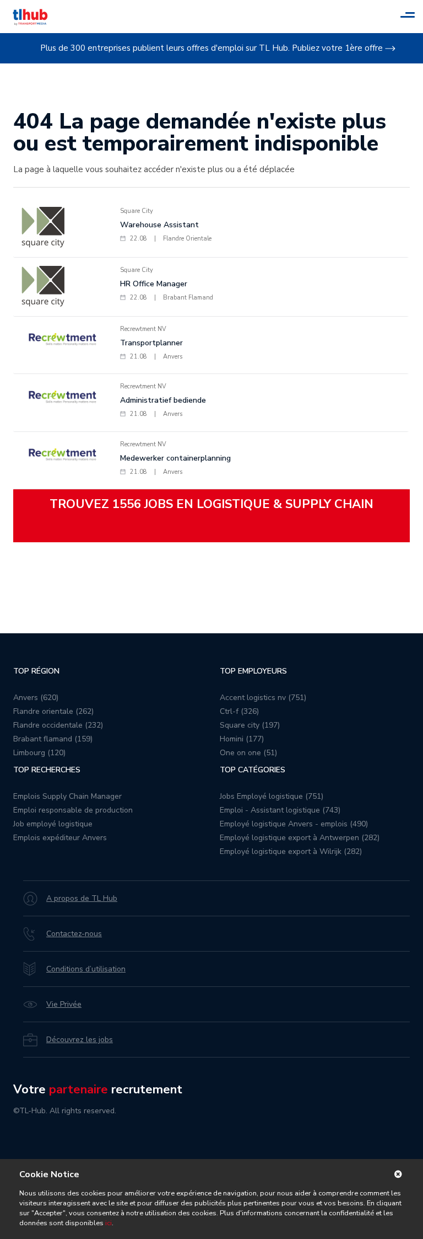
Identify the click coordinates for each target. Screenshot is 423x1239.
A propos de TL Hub (81, 898)
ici (108, 1223)
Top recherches (46, 770)
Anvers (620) (35, 697)
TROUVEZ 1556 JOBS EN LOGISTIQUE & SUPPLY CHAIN (211, 504)
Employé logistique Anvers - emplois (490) (294, 824)
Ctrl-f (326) (239, 711)
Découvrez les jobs (79, 1039)
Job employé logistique (53, 824)
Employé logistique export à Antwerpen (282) (299, 837)
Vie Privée (64, 1004)
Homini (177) (242, 739)
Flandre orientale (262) (53, 711)
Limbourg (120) (39, 752)
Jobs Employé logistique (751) (271, 796)
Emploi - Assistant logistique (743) (280, 810)
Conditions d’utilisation (86, 969)
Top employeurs (253, 671)
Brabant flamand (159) (53, 739)
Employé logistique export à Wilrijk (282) (291, 851)
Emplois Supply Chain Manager (67, 796)
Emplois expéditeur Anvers (60, 837)
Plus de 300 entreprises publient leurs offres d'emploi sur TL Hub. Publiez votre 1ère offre (211, 48)
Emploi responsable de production (73, 810)
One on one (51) (248, 752)
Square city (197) (250, 725)
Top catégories (252, 770)
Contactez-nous (74, 933)
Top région (36, 671)
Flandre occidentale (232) (58, 725)
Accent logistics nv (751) (263, 697)
